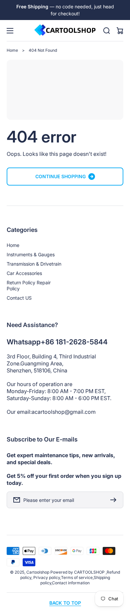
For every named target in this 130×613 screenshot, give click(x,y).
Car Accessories (24, 273)
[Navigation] (10, 30)
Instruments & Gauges (31, 254)
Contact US (19, 298)
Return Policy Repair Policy (29, 285)
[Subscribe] (115, 500)
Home (12, 50)
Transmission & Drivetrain (34, 264)
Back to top (65, 603)
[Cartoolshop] (65, 30)
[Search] (106, 30)
